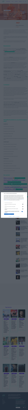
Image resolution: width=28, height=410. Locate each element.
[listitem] (14, 202)
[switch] (22, 204)
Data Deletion (10, 216)
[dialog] (14, 205)
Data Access (14, 216)
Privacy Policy (17, 216)
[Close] (25, 193)
